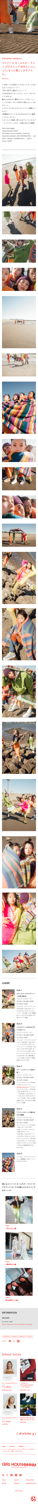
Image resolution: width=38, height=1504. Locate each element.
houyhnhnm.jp (30, 1483)
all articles (25, 1433)
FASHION (14, 1336)
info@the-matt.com (22, 1087)
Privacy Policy (30, 1480)
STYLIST (30, 1336)
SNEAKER (22, 1336)
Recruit (4, 1483)
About (4, 1480)
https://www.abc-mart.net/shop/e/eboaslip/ (17, 1324)
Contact (16, 1480)
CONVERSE (6, 1336)
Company (17, 1483)
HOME (3, 1446)
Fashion (20, 1446)
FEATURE (11, 1446)
